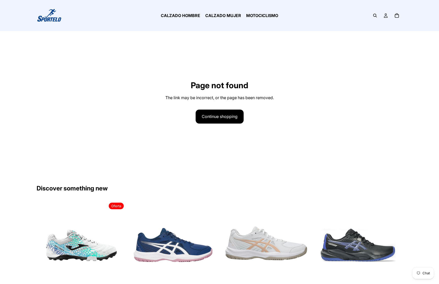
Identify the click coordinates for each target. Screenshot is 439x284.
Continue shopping (220, 116)
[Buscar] (375, 15)
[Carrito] (396, 15)
